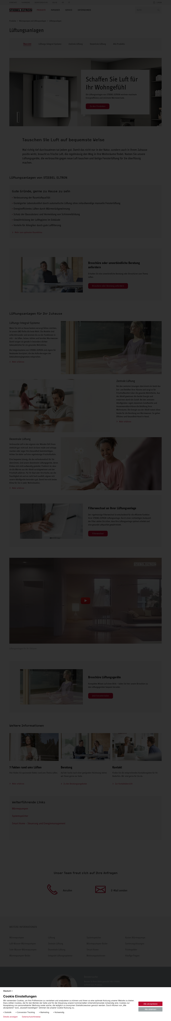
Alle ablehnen (150, 1009)
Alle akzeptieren (150, 1004)
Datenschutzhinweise (31, 1017)
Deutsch (7, 991)
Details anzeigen (10, 1017)
